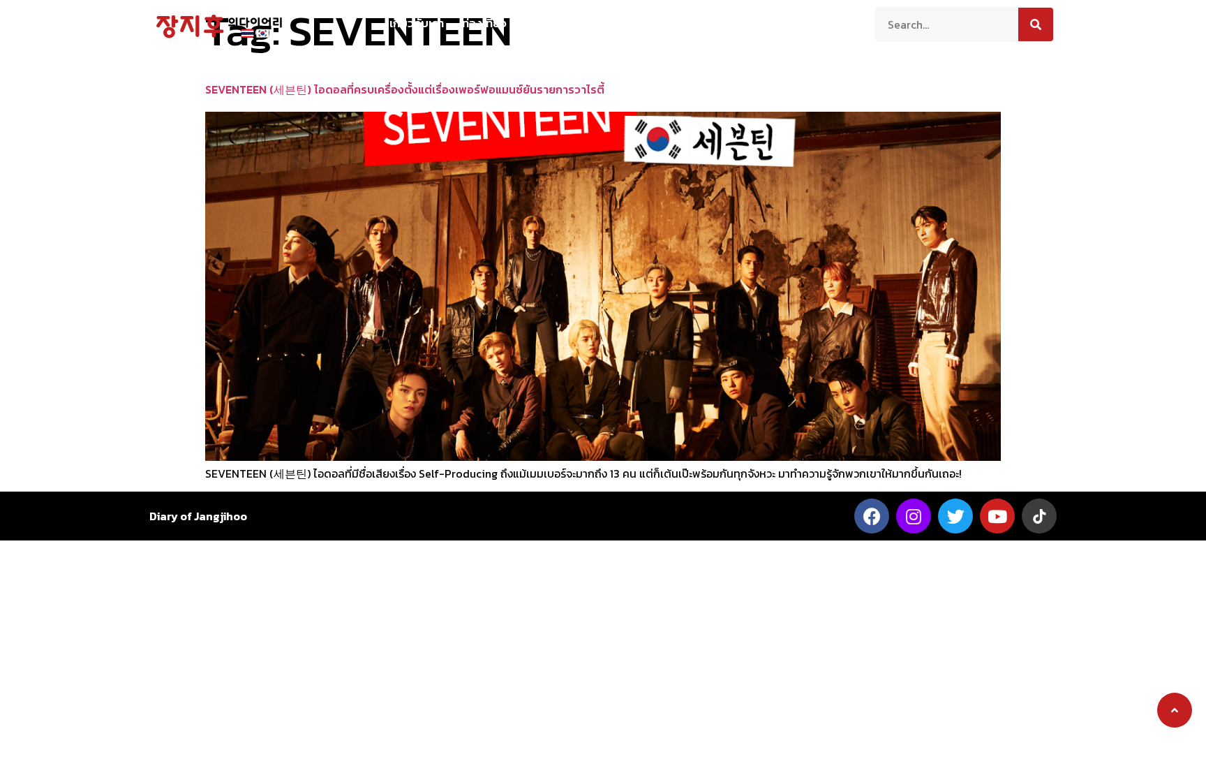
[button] (1174, 710)
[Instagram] (913, 516)
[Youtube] (997, 516)
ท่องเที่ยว (484, 23)
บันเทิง (722, 23)
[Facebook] (871, 516)
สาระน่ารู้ (653, 23)
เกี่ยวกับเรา (416, 23)
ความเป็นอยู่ (569, 23)
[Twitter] (955, 516)
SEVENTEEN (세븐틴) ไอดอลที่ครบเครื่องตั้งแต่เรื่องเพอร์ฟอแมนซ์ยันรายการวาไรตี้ (404, 89)
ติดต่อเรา (794, 23)
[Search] (1035, 24)
